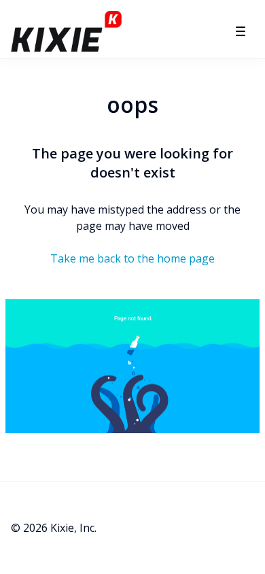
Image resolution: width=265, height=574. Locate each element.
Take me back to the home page (132, 258)
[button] (240, 31)
